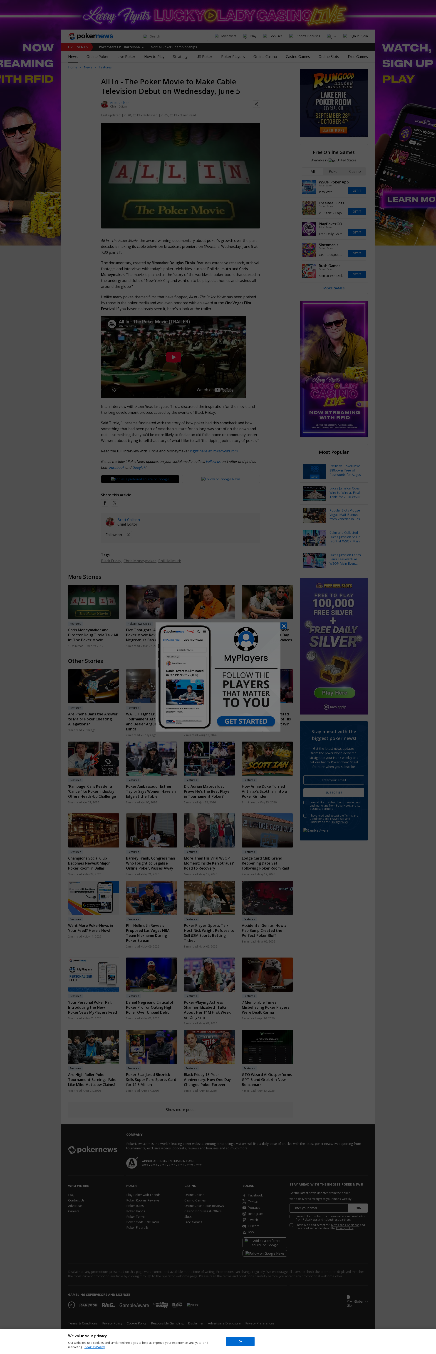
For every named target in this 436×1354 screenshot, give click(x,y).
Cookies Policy (94, 1347)
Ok (240, 1341)
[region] (218, 1341)
